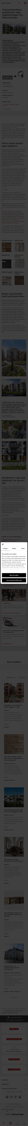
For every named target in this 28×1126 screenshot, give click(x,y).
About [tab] (23, 548)
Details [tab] (14, 548)
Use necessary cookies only (14, 580)
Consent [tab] (5, 548)
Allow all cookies (14, 575)
